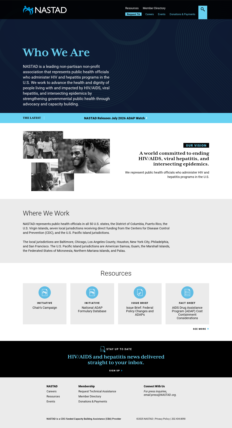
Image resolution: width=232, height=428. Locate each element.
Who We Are (56, 53)
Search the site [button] (202, 9)
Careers (149, 14)
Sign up (114, 370)
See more (199, 328)
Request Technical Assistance (97, 391)
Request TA (133, 14)
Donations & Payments (182, 14)
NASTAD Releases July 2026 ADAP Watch (114, 118)
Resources (132, 8)
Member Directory (154, 8)
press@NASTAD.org (163, 395)
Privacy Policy (162, 418)
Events (161, 14)
